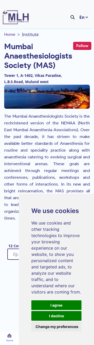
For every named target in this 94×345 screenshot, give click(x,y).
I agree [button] (56, 305)
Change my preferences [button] (57, 326)
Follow (82, 45)
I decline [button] (56, 316)
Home (9, 34)
